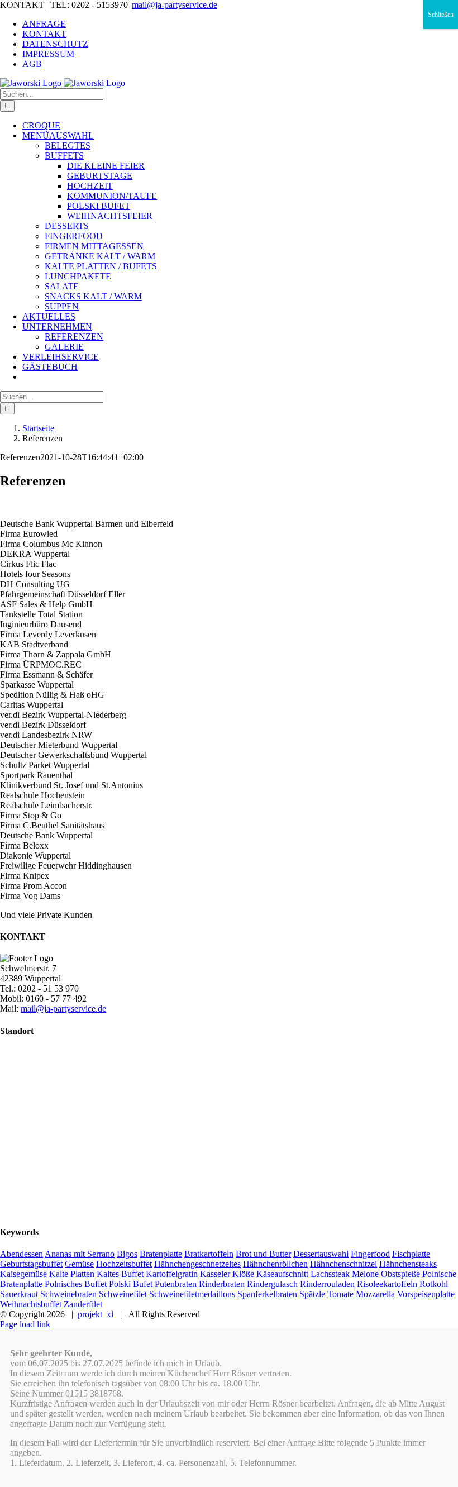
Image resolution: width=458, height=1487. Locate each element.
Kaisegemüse (23, 1274)
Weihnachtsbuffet (30, 1304)
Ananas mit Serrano (80, 1254)
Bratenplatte (161, 1254)
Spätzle (312, 1294)
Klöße (243, 1274)
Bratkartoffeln (208, 1254)
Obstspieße (400, 1274)
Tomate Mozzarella (361, 1294)
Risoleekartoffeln (387, 1284)
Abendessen (21, 1254)
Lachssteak (330, 1274)
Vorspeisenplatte (426, 1294)
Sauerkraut (19, 1294)
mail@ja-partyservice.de (174, 4)
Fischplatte (411, 1254)
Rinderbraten (222, 1284)
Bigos (127, 1254)
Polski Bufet (130, 1284)
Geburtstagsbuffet (31, 1264)
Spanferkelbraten (267, 1294)
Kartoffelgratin (172, 1274)
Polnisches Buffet (76, 1284)
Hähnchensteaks (408, 1264)
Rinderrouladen (327, 1284)
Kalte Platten (71, 1274)
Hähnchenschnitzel (343, 1264)
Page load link (25, 1324)
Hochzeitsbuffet (124, 1264)
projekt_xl (95, 1314)
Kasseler (215, 1274)
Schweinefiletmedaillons (192, 1294)
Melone (365, 1274)
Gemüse (79, 1264)
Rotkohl (433, 1284)
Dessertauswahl (321, 1254)
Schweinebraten (68, 1294)
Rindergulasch (272, 1284)
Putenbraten (176, 1284)
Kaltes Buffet (120, 1274)
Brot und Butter (263, 1254)
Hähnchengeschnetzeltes (197, 1264)
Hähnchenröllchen (275, 1264)
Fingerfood (370, 1254)
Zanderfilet (83, 1304)
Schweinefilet (123, 1294)
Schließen (441, 14)
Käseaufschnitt (282, 1274)
